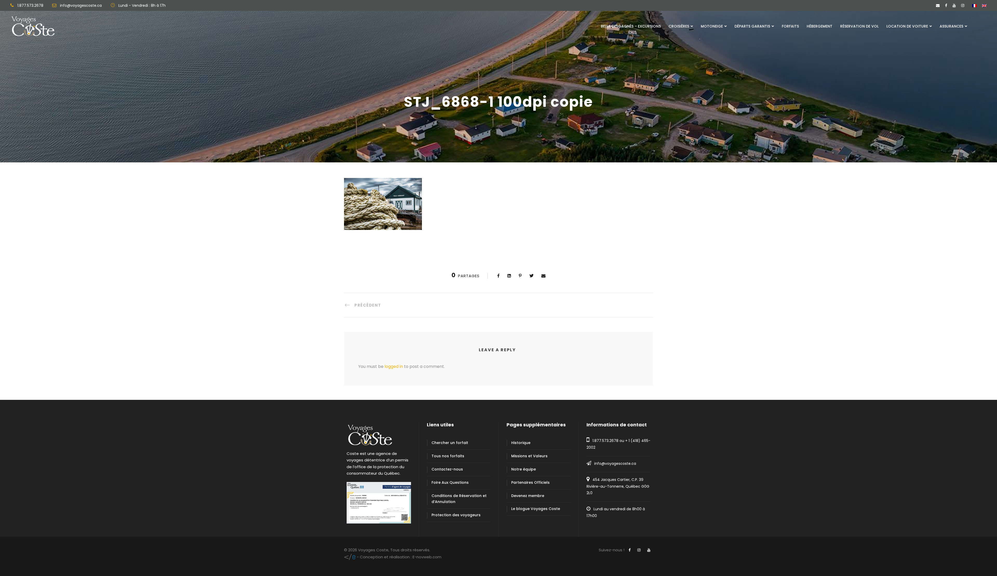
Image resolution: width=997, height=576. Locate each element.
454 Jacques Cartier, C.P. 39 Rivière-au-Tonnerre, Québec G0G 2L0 (618, 486)
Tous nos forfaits (448, 456)
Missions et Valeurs (529, 456)
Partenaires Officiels (530, 482)
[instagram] (962, 5)
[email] (938, 5)
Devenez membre (527, 495)
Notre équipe (523, 469)
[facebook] (946, 5)
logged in (394, 366)
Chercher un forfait (450, 442)
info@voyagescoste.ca (615, 463)
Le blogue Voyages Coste (535, 508)
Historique (520, 442)
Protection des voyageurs (456, 515)
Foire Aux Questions (450, 482)
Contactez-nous (447, 469)
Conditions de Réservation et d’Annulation (459, 499)
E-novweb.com (398, 557)
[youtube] (954, 5)
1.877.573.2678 (605, 440)
